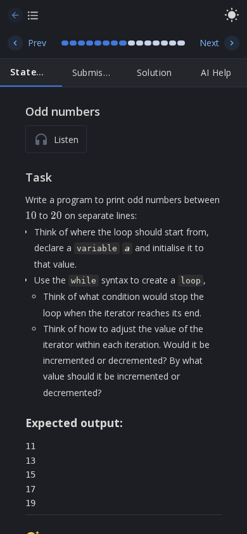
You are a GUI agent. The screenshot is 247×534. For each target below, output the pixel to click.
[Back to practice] (15, 15)
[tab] (31, 73)
